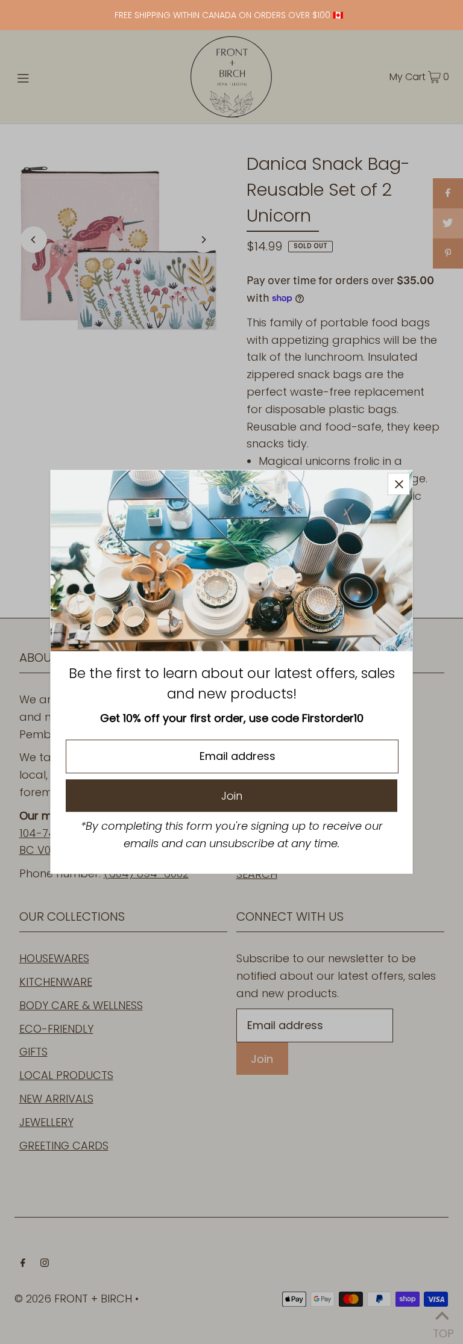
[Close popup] (398, 483)
